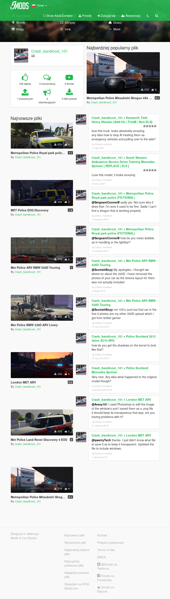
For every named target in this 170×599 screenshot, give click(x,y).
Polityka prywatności (110, 542)
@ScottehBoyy (102, 269)
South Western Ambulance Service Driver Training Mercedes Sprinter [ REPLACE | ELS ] (123, 161)
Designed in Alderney (25, 534)
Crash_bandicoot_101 (49, 51)
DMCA (101, 557)
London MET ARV (138, 399)
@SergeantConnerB (106, 202)
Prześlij (86, 16)
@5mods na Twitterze (107, 566)
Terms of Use (106, 550)
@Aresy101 (100, 404)
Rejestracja (132, 16)
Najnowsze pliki (74, 535)
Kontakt (102, 535)
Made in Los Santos (24, 538)
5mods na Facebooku (105, 578)
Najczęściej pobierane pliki (74, 563)
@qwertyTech (101, 440)
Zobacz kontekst (103, 144)
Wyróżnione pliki (75, 542)
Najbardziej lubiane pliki (77, 552)
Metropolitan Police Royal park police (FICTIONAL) (123, 195)
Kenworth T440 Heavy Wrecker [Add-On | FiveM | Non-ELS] (122, 120)
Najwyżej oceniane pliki (76, 575)
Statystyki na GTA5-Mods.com (77, 586)
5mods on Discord (105, 589)
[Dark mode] (147, 15)
